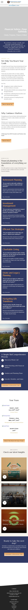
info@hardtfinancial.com (14, 596)
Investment (14, 606)
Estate (14, 604)
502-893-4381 (16, 591)
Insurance (14, 607)
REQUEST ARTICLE (14, 601)
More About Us (8, 104)
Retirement (14, 603)
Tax (14, 609)
